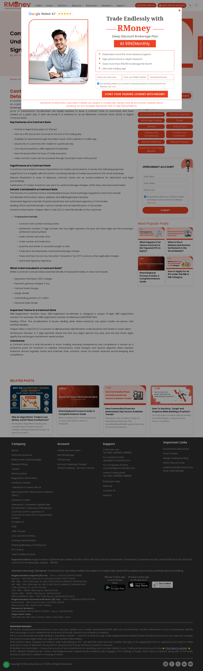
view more (111, 86)
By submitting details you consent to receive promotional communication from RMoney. (133, 85)
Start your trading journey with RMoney (135, 94)
